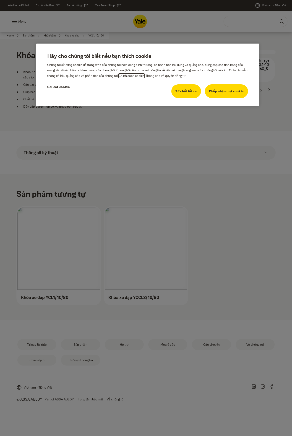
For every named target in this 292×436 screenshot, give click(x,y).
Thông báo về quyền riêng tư (165, 76)
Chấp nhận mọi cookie (226, 91)
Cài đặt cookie (58, 87)
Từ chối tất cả (186, 91)
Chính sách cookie (131, 76)
